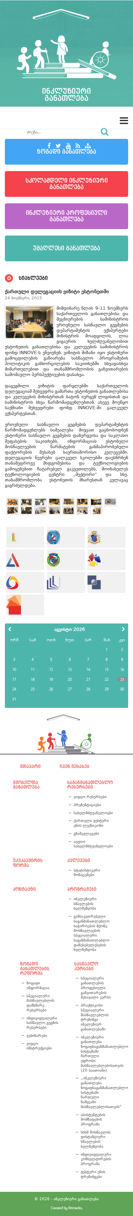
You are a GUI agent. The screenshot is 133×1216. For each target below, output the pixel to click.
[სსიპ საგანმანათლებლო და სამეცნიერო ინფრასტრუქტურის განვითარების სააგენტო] (106, 559)
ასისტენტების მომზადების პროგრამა (93, 1119)
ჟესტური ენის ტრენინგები (93, 1174)
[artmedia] (66, 1208)
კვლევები (78, 860)
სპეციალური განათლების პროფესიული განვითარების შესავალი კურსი (96, 987)
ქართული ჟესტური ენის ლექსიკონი (91, 823)
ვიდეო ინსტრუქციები (39, 1046)
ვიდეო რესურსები (90, 797)
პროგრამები (82, 889)
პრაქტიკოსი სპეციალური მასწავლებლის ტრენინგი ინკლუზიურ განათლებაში (94, 1017)
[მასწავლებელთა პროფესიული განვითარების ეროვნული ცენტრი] (66, 582)
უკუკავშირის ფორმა (28, 863)
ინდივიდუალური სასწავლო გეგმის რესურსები (42, 1023)
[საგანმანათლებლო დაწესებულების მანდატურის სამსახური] (66, 537)
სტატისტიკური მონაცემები (87, 872)
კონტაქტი (24, 889)
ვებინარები (36, 1035)
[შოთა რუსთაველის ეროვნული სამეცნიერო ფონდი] (106, 582)
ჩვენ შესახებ (74, 766)
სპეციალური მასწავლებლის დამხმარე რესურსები (40, 1003)
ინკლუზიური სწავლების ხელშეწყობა (85, 904)
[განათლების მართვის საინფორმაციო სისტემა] (25, 582)
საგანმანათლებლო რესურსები (89, 785)
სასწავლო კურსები (86, 966)
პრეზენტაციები (87, 805)
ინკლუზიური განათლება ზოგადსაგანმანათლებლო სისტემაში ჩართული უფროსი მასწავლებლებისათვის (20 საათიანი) (97, 1054)
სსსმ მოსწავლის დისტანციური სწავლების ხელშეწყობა (95, 1139)
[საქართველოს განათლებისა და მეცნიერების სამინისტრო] (106, 537)
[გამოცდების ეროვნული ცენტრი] (25, 559)
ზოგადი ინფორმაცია (37, 985)
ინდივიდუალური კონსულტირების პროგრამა (96, 1159)
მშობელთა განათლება (26, 785)
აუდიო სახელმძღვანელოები (92, 844)
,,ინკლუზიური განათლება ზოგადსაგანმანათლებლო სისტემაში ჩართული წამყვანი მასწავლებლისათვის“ (97, 1092)
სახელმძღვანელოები (92, 813)
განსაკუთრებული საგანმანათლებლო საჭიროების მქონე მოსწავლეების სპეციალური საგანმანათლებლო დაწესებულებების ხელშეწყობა (91, 933)
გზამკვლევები (86, 833)
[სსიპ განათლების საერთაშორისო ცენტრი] (25, 537)
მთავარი (30, 766)
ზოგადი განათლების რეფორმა (34, 969)
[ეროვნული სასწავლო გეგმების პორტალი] (25, 604)
